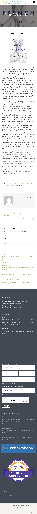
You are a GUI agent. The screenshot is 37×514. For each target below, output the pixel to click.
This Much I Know (7, 277)
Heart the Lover (6, 265)
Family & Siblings (29, 183)
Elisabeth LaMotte (23, 20)
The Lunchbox (6, 272)
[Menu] (33, 2)
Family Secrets (6, 185)
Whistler (4, 254)
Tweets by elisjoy (7, 495)
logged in (12, 231)
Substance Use (15, 185)
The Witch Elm (30, 101)
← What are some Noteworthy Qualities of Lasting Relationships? (16, 214)
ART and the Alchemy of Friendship (12, 279)
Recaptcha (5, 395)
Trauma (22, 185)
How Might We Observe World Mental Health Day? (16, 274)
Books (9, 183)
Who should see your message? (12, 386)
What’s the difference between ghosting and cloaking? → (19, 219)
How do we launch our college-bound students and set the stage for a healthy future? (18, 257)
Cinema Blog (15, 183)
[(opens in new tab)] (18, 448)
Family (21, 183)
